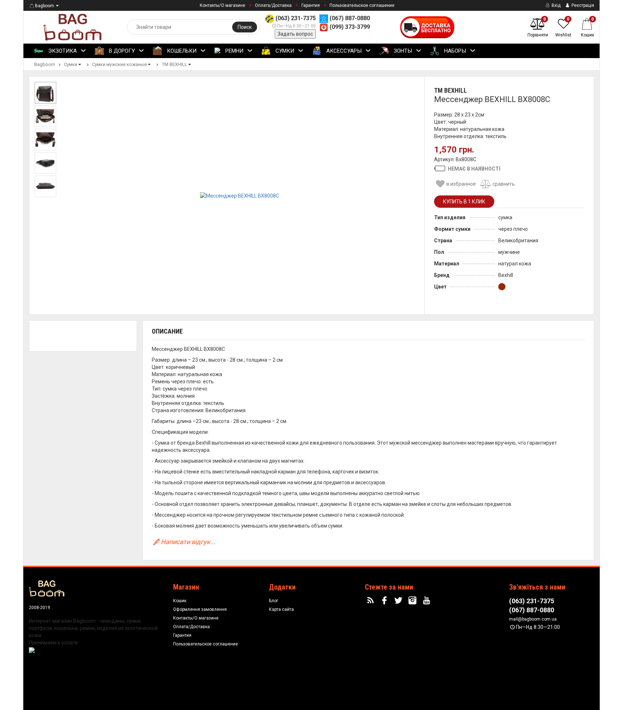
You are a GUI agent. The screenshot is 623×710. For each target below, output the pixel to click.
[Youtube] (427, 600)
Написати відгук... (188, 542)
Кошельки (180, 51)
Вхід (556, 5)
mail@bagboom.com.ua (533, 619)
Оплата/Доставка (273, 5)
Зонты (402, 51)
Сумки (284, 51)
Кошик (179, 600)
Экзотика (62, 51)
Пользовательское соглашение (362, 5)
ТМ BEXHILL (450, 90)
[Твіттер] (399, 600)
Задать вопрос (295, 34)
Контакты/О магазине (222, 5)
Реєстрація (582, 5)
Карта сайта (281, 609)
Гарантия (310, 5)
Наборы (454, 51)
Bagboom (44, 5)
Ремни (233, 51)
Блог (273, 600)
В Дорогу (121, 51)
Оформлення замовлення (200, 609)
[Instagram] (413, 600)
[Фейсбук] (385, 600)
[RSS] (371, 600)
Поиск (245, 27)
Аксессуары (343, 51)
